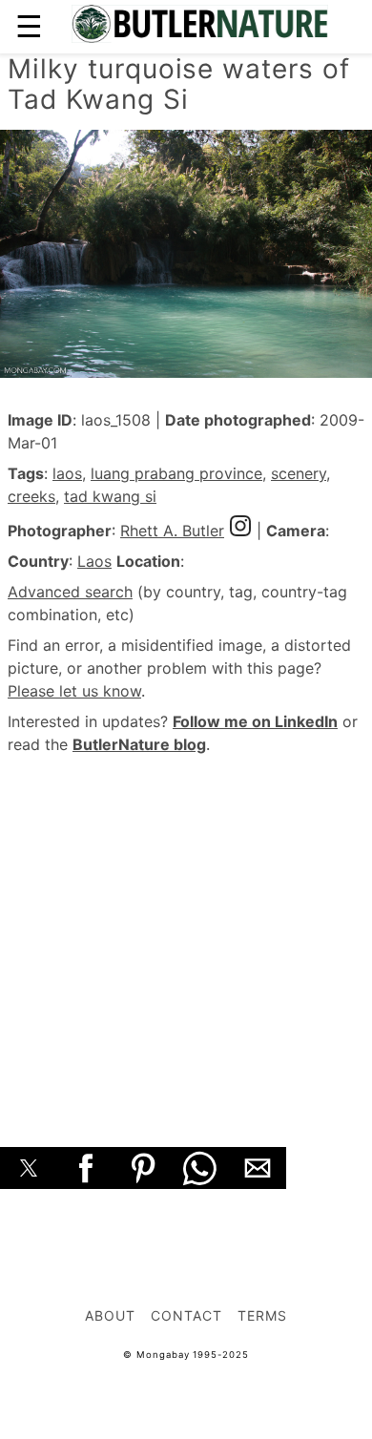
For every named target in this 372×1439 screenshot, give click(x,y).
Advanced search (70, 591)
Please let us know (74, 690)
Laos (94, 561)
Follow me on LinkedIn (255, 721)
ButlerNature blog (139, 744)
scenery (298, 473)
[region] (186, 929)
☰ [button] (29, 26)
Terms (262, 1315)
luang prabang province (176, 473)
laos (67, 473)
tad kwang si (110, 496)
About (110, 1315)
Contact (186, 1315)
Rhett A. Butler (172, 530)
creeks (31, 496)
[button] (28, 1168)
